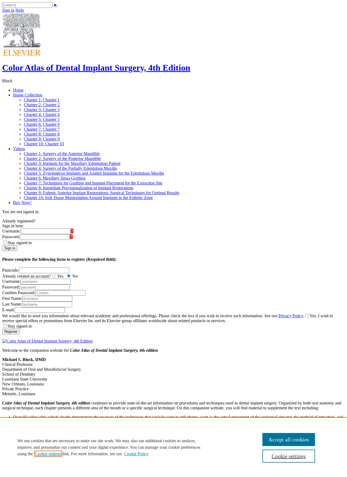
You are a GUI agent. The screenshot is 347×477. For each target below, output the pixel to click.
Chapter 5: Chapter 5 (42, 119)
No (75, 276)
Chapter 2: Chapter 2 (42, 104)
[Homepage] (21, 54)
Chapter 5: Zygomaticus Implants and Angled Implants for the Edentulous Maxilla (94, 173)
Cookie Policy (136, 453)
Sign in (8, 10)
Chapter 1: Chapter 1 (42, 100)
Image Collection (27, 95)
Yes (60, 276)
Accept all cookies (288, 440)
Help (19, 10)
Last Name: (12, 304)
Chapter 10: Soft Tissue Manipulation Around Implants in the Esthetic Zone (88, 197)
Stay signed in (20, 242)
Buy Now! (22, 202)
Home (18, 90)
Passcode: (10, 270)
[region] (173, 447)
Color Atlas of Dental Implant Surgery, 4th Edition (96, 68)
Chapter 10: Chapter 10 (44, 144)
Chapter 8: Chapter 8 (42, 134)
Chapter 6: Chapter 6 (42, 124)
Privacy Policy (290, 315)
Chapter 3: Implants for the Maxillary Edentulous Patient (72, 163)
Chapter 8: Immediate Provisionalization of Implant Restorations (78, 188)
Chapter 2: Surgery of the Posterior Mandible (62, 158)
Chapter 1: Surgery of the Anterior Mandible (62, 153)
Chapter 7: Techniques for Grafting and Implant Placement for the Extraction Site (93, 183)
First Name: (12, 298)
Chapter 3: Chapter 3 (42, 109)
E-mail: (8, 309)
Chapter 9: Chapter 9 (42, 139)
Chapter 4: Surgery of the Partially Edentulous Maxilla (70, 168)
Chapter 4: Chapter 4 (42, 114)
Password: (11, 236)
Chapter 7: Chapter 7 (42, 129)
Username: (11, 231)
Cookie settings (48, 453)
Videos (19, 148)
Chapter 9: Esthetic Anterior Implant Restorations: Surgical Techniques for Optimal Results (101, 192)
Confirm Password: (18, 292)
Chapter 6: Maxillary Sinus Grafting (54, 178)
